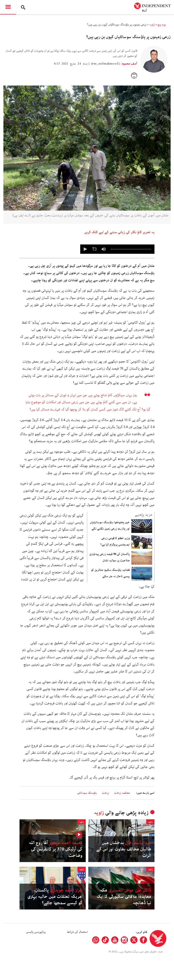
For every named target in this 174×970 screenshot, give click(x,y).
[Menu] (8, 7)
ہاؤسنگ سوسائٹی (87, 793)
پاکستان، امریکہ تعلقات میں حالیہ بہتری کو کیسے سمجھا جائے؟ (54, 896)
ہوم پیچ (161, 24)
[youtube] (114, 940)
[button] (85, 249)
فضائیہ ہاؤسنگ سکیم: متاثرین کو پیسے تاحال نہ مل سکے (110, 573)
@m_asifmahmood (104, 63)
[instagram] (124, 940)
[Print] (134, 75)
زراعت (105, 793)
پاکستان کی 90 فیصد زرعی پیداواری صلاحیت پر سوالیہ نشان (109, 557)
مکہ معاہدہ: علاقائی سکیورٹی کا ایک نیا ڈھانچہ (124, 896)
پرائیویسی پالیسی (36, 932)
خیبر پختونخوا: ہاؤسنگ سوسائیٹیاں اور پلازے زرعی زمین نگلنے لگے (110, 525)
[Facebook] (143, 940)
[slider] (131, 249)
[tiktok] (105, 940)
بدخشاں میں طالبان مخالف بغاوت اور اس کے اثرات (123, 849)
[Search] (23, 7)
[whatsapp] (95, 940)
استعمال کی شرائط (77, 932)
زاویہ (152, 24)
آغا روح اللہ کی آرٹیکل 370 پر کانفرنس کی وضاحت (55, 849)
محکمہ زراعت (122, 793)
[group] (103, 249)
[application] (117, 249)
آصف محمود (129, 63)
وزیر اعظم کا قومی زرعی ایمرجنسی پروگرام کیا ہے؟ (115, 541)
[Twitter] (134, 940)
